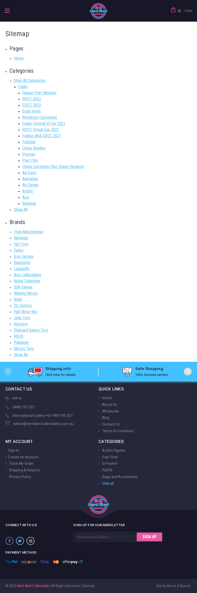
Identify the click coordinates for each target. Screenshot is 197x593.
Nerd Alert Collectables (33, 586)
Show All (21, 209)
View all (107, 483)
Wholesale (110, 411)
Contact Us (110, 424)
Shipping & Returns (24, 470)
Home (19, 58)
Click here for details (60, 375)
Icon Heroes (24, 256)
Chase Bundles (34, 148)
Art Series (30, 185)
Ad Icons (29, 172)
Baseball (29, 203)
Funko (23, 86)
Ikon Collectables (27, 274)
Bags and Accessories (119, 477)
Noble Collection (27, 281)
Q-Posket (109, 463)
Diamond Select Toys (31, 330)
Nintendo (21, 238)
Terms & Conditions (117, 431)
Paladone (21, 342)
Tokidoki (29, 142)
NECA (18, 336)
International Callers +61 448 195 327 (43, 416)
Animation (30, 178)
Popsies (28, 154)
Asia (25, 197)
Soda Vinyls (31, 111)
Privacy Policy (19, 477)
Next (187, 371)
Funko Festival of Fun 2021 (43, 123)
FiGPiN (106, 470)
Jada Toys (22, 317)
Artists (27, 191)
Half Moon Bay (25, 311)
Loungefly (21, 268)
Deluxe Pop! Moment (39, 92)
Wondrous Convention (39, 117)
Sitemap (89, 586)
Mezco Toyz (24, 348)
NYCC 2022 (31, 99)
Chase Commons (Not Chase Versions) (53, 166)
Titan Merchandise (28, 231)
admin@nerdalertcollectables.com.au (43, 424)
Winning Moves (26, 293)
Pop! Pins (30, 160)
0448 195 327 (24, 407)
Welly (18, 299)
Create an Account (23, 457)
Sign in (13, 450)
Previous (8, 371)
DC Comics (23, 305)
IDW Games (23, 287)
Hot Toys (21, 244)
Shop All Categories (29, 80)
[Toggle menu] (7, 11)
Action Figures (113, 450)
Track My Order (21, 463)
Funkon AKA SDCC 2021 (41, 135)
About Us (109, 405)
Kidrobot (21, 324)
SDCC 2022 (31, 105)
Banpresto (22, 262)
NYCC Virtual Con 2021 (40, 129)
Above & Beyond (179, 586)
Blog (105, 418)
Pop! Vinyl (109, 457)
